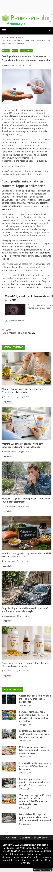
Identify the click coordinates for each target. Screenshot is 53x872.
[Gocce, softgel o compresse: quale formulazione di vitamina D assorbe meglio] (26, 643)
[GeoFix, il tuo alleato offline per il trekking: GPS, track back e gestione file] (9, 699)
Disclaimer (25, 837)
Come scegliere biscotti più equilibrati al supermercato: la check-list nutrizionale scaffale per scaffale (33, 716)
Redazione (11, 837)
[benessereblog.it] (26, 19)
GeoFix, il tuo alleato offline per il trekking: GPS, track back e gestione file (35, 698)
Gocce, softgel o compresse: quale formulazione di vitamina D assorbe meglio (26, 664)
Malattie (5, 51)
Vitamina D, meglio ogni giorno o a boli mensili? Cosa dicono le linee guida (24, 390)
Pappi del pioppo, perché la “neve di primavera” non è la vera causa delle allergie (25, 610)
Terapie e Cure (26, 51)
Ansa (8, 329)
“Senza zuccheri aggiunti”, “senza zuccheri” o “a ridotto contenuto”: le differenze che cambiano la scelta (35, 800)
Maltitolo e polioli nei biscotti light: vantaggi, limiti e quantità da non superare (34, 750)
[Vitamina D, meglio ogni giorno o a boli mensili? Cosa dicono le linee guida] (26, 369)
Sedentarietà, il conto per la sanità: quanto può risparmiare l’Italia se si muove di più (34, 733)
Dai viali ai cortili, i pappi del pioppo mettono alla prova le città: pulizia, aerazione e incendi (35, 817)
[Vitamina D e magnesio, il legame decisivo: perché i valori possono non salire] (26, 533)
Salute (14, 51)
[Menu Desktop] (4, 30)
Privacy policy (40, 837)
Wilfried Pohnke (16, 332)
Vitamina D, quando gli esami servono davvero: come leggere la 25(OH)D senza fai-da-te (24, 445)
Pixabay (31, 332)
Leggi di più (7, 401)
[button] (50, 30)
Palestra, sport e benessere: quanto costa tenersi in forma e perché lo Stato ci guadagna (34, 782)
